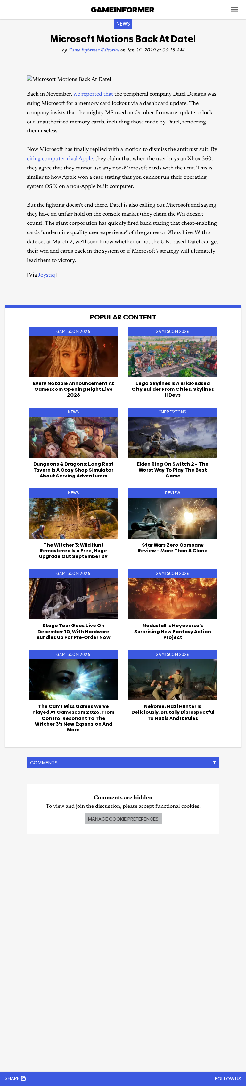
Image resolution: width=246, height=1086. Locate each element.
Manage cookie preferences (123, 818)
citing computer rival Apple (60, 159)
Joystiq (46, 275)
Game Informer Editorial (93, 50)
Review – (173, 547)
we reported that (93, 94)
